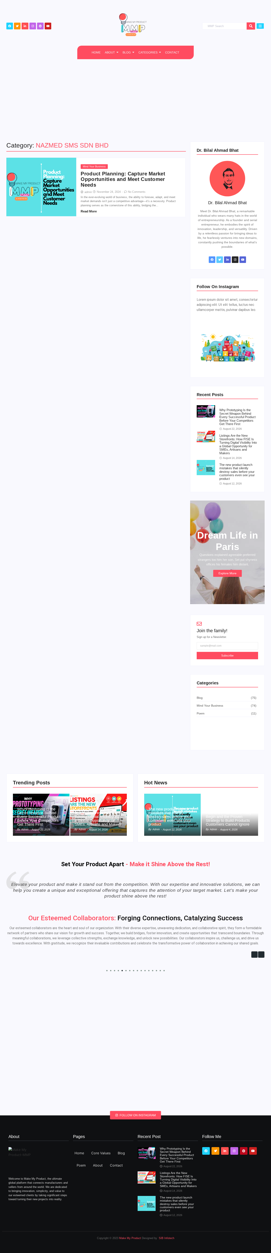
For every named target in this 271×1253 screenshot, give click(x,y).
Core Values (101, 1153)
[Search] (251, 26)
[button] (254, 954)
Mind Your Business (94, 166)
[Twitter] (17, 26)
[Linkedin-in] (25, 26)
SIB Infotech (166, 1238)
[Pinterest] (40, 26)
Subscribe (227, 655)
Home (79, 1153)
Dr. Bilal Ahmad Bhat (227, 202)
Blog (121, 1153)
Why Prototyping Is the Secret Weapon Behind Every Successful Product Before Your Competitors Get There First (237, 417)
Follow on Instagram (137, 1115)
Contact (116, 1165)
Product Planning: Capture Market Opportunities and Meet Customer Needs (123, 179)
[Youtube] (48, 26)
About (98, 1165)
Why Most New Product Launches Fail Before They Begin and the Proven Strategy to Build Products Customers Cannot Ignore (228, 816)
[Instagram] (32, 26)
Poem (81, 1165)
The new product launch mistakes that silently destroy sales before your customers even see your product (237, 471)
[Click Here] (260, 26)
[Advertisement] (135, 99)
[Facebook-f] (9, 26)
